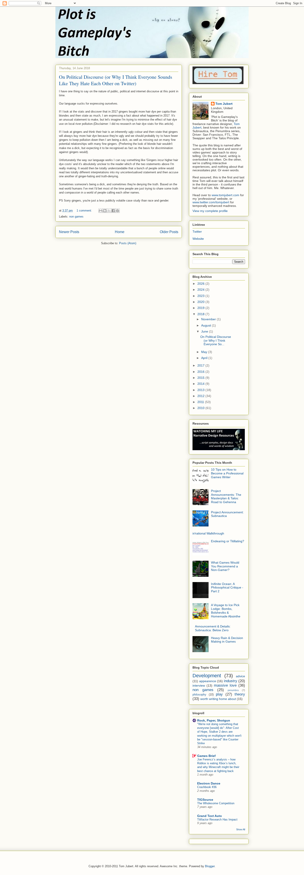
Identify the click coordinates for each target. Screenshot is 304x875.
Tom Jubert (224, 103)
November (209, 319)
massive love (225, 685)
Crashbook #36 (207, 787)
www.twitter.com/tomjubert (211, 202)
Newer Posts (69, 232)
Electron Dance (208, 783)
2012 (201, 396)
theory (240, 694)
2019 (201, 308)
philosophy (199, 694)
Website (198, 238)
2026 (201, 283)
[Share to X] (109, 210)
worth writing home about (218, 699)
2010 (201, 408)
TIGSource (205, 799)
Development (207, 675)
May (204, 352)
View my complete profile (210, 211)
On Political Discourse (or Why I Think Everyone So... (215, 340)
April (204, 358)
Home (119, 232)
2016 (201, 371)
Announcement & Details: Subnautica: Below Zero (213, 628)
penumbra (233, 690)
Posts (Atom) (127, 243)
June (205, 331)
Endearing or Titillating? (227, 541)
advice (240, 676)
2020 (201, 302)
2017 (201, 365)
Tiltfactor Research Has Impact (217, 819)
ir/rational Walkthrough (208, 533)
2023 (201, 296)
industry (230, 681)
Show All (240, 829)
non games (76, 216)
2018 (201, 314)
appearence (207, 681)
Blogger (210, 866)
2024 (201, 289)
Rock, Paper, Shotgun (213, 720)
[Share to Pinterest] (117, 210)
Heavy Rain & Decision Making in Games (227, 639)
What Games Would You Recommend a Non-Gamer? (225, 566)
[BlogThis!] (105, 210)
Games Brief (206, 756)
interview (199, 685)
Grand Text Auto (209, 816)
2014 (201, 383)
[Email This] (100, 210)
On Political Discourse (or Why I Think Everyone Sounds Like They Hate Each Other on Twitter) (115, 80)
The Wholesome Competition (215, 803)
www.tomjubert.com (225, 195)
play (219, 694)
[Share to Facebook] (113, 210)
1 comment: (85, 210)
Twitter (197, 231)
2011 (201, 402)
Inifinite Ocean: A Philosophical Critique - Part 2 (227, 587)
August (206, 325)
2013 (201, 390)
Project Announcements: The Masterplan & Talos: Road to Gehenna (226, 496)
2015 (201, 377)
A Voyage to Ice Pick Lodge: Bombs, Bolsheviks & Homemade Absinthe (225, 610)
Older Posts (169, 232)
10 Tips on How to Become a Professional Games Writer (227, 473)
